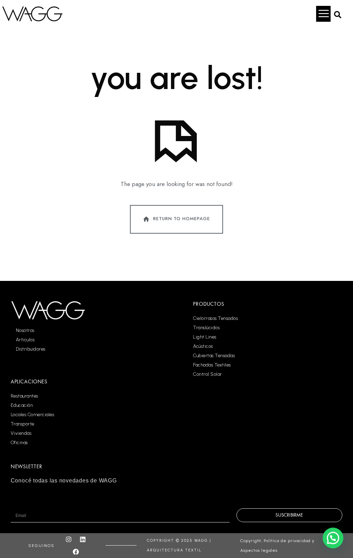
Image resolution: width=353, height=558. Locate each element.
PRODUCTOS (208, 304)
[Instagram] (68, 539)
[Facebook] (76, 552)
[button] (337, 14)
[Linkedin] (83, 539)
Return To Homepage (181, 218)
